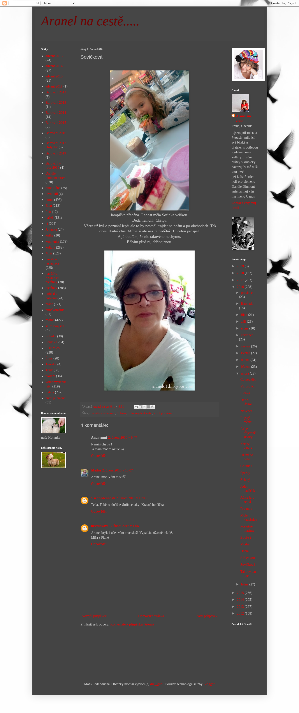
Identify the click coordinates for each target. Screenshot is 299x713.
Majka (96, 470)
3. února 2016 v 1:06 (124, 526)
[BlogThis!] (140, 407)
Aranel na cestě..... (90, 21)
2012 (241, 613)
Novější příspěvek (94, 616)
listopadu (247, 303)
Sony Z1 (52, 342)
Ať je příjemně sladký (248, 433)
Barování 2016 (56, 133)
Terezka (51, 364)
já (47, 223)
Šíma (49, 358)
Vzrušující (247, 386)
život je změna (163, 413)
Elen (49, 205)
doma (49, 199)
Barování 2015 (56, 122)
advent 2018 (54, 86)
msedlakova (100, 526)
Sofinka (122, 413)
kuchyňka (52, 241)
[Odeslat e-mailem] (136, 407)
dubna (245, 360)
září (244, 321)
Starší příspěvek (206, 616)
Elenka (245, 393)
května (246, 353)
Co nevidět (247, 379)
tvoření (50, 376)
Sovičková (247, 564)
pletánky (51, 288)
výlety (50, 392)
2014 (241, 599)
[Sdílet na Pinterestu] (153, 407)
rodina (50, 320)
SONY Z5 (53, 348)
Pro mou (246, 508)
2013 (241, 606)
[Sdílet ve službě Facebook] (148, 407)
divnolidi (52, 194)
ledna (245, 584)
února (245, 373)
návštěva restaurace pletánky (52, 278)
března (246, 366)
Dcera (244, 551)
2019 (241, 266)
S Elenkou (247, 558)
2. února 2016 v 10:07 (117, 470)
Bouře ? (245, 537)
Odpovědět (98, 455)
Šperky (245, 473)
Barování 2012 (56, 92)
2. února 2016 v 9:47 (122, 437)
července (247, 335)
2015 (241, 593)
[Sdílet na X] (144, 407)
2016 (241, 287)
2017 (241, 280)
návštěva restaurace (103, 413)
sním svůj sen (55, 326)
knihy (49, 235)
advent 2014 (54, 66)
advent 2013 (54, 56)
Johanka (51, 229)
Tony (49, 370)
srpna (245, 328)
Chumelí (246, 466)
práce (49, 304)
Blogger (208, 684)
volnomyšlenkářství (140, 413)
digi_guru (157, 684)
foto (48, 212)
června (246, 346)
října (244, 315)
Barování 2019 (56, 153)
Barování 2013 (56, 102)
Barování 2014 (56, 112)
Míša (49, 253)
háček (50, 217)
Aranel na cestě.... (243, 118)
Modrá (245, 544)
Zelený (245, 480)
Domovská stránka (151, 616)
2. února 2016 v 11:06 (131, 498)
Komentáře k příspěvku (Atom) (132, 624)
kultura (50, 247)
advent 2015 (54, 76)
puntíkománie (55, 310)
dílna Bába (53, 188)
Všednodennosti (103, 498)
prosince (247, 292)
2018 (241, 273)
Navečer (246, 411)
